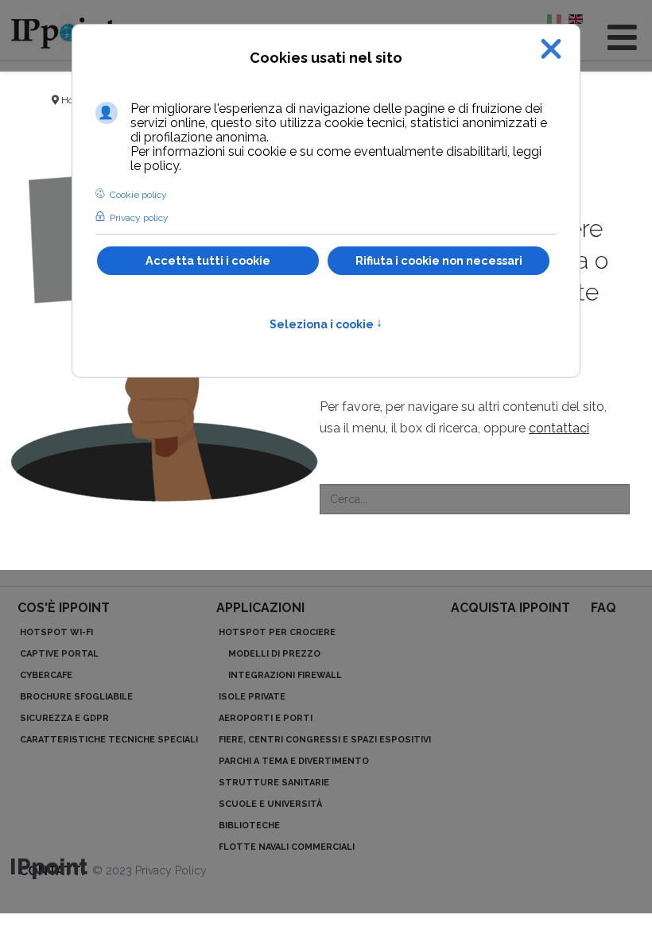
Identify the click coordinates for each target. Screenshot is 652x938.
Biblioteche (249, 825)
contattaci (559, 428)
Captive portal (59, 654)
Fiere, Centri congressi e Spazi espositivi (325, 740)
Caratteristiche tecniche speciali (109, 740)
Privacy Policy (171, 870)
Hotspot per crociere (277, 632)
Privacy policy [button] (139, 217)
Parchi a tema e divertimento (294, 761)
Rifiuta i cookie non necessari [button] (438, 260)
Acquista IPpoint (510, 607)
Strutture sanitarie (274, 782)
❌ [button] (551, 49)
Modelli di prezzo (274, 654)
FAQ (603, 607)
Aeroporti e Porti (265, 718)
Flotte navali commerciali (287, 847)
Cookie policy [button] (138, 194)
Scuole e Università (270, 804)
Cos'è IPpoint (63, 607)
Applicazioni (260, 607)
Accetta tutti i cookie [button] (208, 260)
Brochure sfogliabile (76, 697)
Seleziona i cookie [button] (326, 323)
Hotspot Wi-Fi (56, 632)
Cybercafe (46, 675)
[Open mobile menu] (622, 38)
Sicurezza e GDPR (64, 718)
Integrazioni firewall (285, 675)
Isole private (252, 697)
